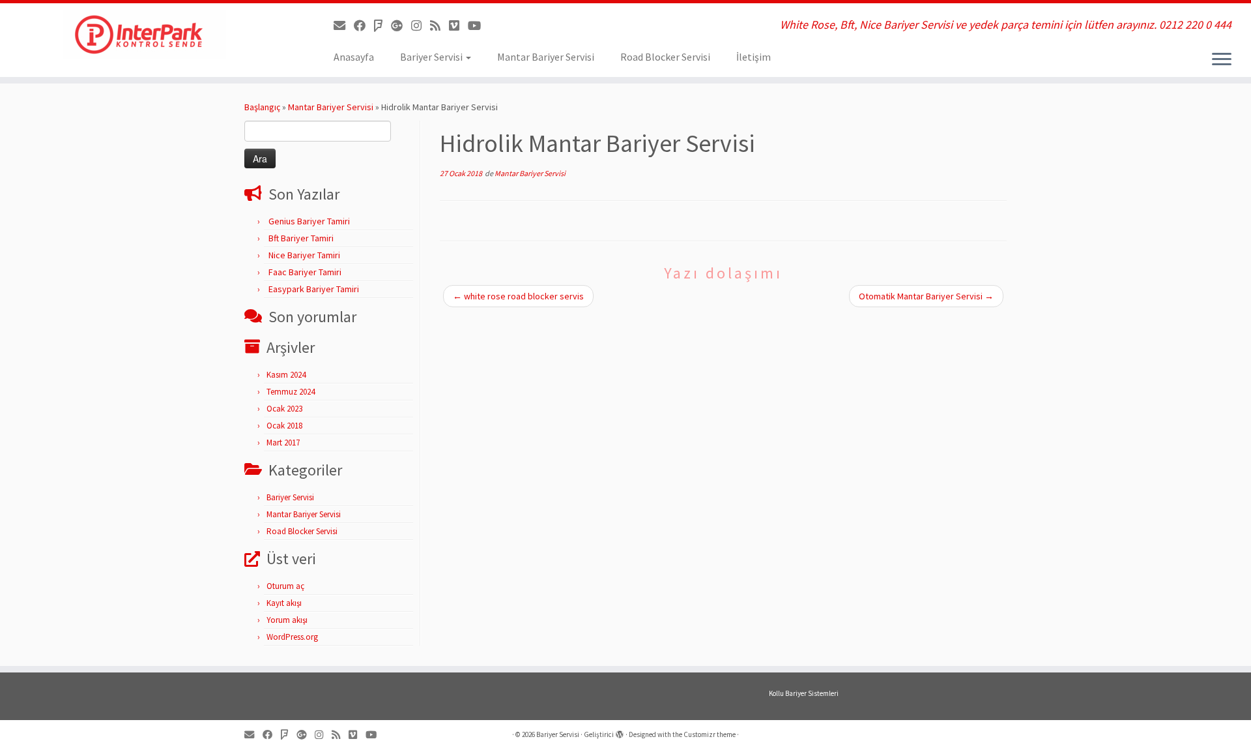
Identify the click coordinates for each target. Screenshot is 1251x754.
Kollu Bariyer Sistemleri (804, 693)
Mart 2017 (283, 442)
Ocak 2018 (284, 425)
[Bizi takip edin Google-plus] (401, 25)
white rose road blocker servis (518, 296)
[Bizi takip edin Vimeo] (458, 25)
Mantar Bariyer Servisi (545, 56)
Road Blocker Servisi (665, 56)
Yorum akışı (287, 620)
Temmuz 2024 (290, 391)
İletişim (753, 56)
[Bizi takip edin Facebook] (364, 25)
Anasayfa (354, 56)
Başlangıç (262, 107)
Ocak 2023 (284, 408)
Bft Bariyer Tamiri (301, 238)
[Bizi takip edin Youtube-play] (478, 25)
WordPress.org (292, 636)
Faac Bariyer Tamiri (304, 272)
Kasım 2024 (286, 374)
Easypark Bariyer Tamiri (313, 289)
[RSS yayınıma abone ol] (439, 25)
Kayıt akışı (284, 603)
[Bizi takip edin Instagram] (420, 25)
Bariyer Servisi (432, 56)
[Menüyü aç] (1221, 60)
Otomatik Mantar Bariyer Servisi (926, 296)
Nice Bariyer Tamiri (304, 255)
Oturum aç (285, 586)
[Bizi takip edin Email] (344, 25)
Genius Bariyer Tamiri (309, 221)
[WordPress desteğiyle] (619, 731)
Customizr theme (709, 734)
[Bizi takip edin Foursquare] (382, 25)
